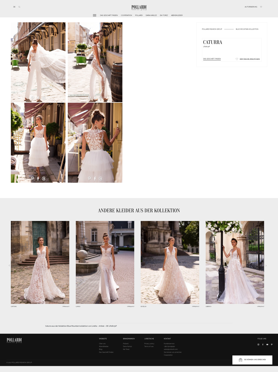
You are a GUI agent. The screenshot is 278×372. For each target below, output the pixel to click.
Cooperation (126, 15)
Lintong (14, 306)
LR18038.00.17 (195, 306)
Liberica (208, 306)
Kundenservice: (169, 343)
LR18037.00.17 (260, 306)
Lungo (78, 306)
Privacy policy (149, 343)
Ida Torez (164, 15)
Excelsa (143, 306)
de (14, 7)
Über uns (102, 343)
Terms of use (148, 346)
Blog (100, 349)
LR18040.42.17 (65, 306)
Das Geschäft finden (109, 15)
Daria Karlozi (151, 15)
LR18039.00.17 (130, 306)
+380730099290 (169, 346)
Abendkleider (177, 15)
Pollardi (138, 15)
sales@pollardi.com (171, 349)
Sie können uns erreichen (173, 352)
